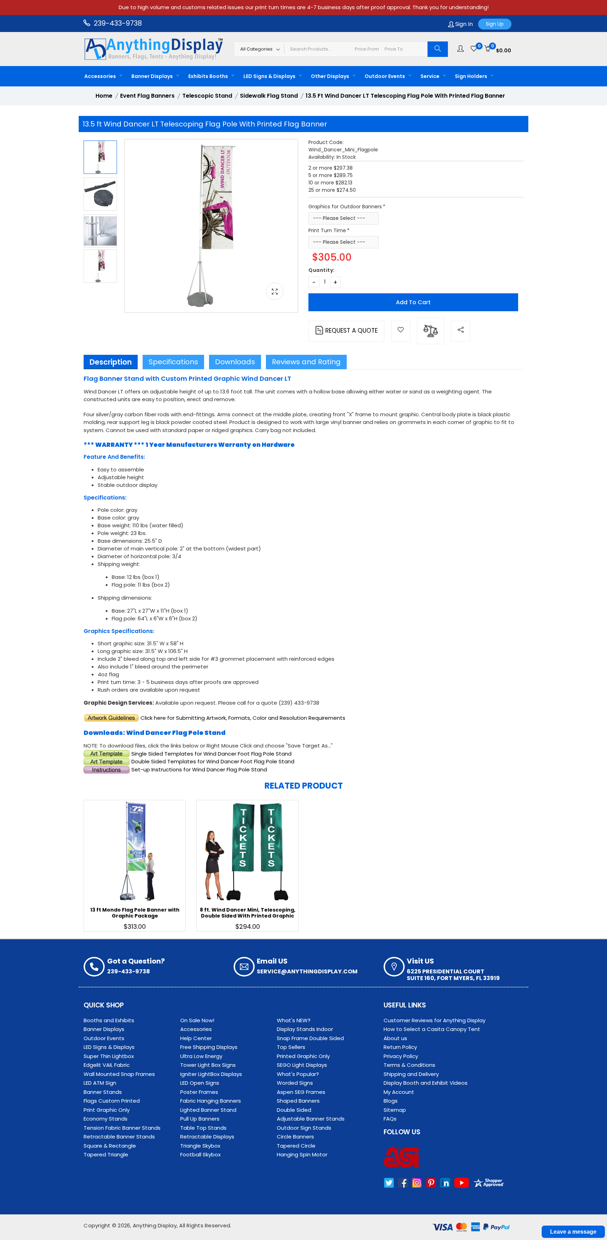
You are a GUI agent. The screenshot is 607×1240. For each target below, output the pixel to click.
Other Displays (330, 76)
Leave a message (573, 1232)
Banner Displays (152, 76)
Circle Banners (295, 1136)
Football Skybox (200, 1154)
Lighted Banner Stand (208, 1110)
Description (111, 362)
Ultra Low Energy (201, 1056)
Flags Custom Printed (112, 1100)
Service (429, 76)
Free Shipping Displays (208, 1047)
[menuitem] (101, 76)
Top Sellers (291, 1047)
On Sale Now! (197, 1020)
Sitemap (395, 1110)
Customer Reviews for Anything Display (434, 1020)
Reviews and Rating (306, 362)
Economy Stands (106, 1118)
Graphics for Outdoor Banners (345, 206)
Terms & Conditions (409, 1065)
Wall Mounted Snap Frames (119, 1074)
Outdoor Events (385, 76)
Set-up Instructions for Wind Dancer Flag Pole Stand (199, 769)
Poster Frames (199, 1092)
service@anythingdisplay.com (307, 971)
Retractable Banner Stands (119, 1136)
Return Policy (400, 1047)
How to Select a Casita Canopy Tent (432, 1029)
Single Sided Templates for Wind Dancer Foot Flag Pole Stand (211, 753)
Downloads (235, 362)
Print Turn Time (327, 230)
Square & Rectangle (110, 1145)
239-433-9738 (117, 23)
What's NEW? (294, 1020)
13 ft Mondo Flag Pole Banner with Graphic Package (135, 912)
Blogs (391, 1100)
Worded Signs (295, 1082)
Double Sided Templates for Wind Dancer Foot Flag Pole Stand (212, 761)
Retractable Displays (207, 1136)
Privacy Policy (401, 1056)
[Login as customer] (460, 48)
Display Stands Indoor (305, 1029)
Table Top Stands (203, 1127)
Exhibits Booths (208, 76)
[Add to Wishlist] (400, 331)
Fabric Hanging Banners (210, 1100)
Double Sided (294, 1110)
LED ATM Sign (100, 1082)
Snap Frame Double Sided (310, 1038)
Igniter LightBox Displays (211, 1074)
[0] (474, 48)
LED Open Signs (199, 1082)
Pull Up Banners (200, 1118)
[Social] (460, 331)
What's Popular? (298, 1074)
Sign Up (495, 23)
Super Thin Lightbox (109, 1056)
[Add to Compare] (430, 331)
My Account (399, 1092)
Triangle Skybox (200, 1145)
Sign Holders (471, 76)
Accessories (100, 76)
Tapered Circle (296, 1145)
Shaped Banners (298, 1100)
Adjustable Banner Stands (311, 1118)
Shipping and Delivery (411, 1074)
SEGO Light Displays (302, 1065)
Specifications (173, 362)
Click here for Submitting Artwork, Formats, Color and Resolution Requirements (243, 718)
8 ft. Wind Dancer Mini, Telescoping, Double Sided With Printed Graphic (247, 912)
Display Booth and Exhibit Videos (426, 1082)
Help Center (196, 1038)
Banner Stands (103, 1092)
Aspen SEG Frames (301, 1092)
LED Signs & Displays (269, 76)
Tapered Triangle (106, 1154)
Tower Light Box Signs (208, 1065)
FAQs (390, 1118)
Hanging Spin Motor (302, 1154)
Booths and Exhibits (109, 1020)
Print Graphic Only (107, 1110)
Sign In (463, 24)
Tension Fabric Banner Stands (122, 1127)
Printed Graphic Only (303, 1056)
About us (395, 1038)
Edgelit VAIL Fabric (107, 1065)
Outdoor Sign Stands (304, 1127)
